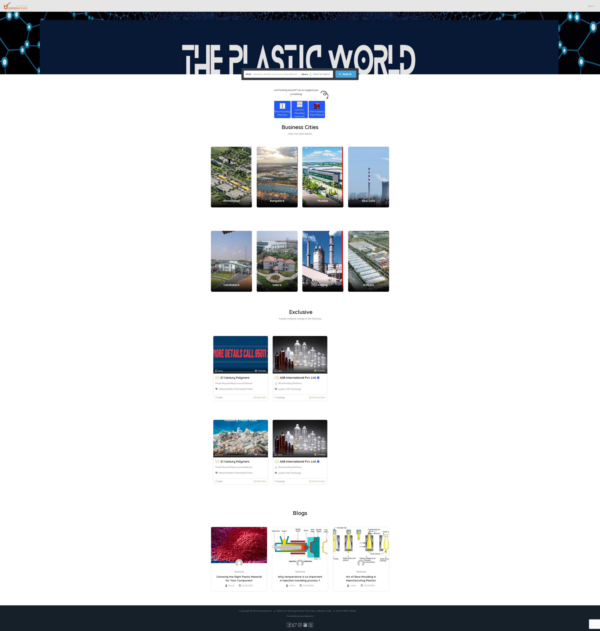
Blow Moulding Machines (290, 383)
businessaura (306, 616)
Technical (239, 571)
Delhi (220, 397)
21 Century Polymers (235, 377)
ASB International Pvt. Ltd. (298, 377)
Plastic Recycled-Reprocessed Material (233, 383)
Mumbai (281, 397)
